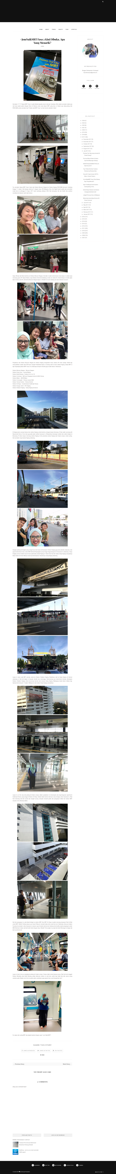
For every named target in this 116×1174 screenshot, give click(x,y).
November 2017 (87, 141)
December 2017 (87, 139)
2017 (83, 137)
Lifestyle (74, 29)
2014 (83, 221)
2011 (83, 228)
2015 (83, 219)
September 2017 (87, 146)
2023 (83, 123)
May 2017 (85, 205)
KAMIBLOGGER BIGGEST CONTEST (21, 1139)
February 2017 (87, 212)
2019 (83, 132)
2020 (83, 130)
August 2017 (86, 148)
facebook (84, 88)
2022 (83, 125)
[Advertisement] (58, 11)
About (47, 29)
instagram (97, 88)
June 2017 (86, 202)
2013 (83, 223)
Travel (54, 29)
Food (67, 29)
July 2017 (85, 151)
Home (41, 29)
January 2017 (86, 214)
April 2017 (86, 207)
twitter (90, 88)
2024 (83, 120)
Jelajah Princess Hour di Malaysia (91, 195)
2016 (83, 216)
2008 (83, 235)
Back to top (98, 1172)
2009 (83, 233)
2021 (83, 127)
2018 (83, 134)
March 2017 (86, 209)
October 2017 (86, 144)
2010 (83, 230)
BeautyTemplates (26, 1171)
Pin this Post (58, 1050)
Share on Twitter (45, 1050)
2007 (83, 237)
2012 (83, 226)
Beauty (61, 29)
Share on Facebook (29, 1050)
